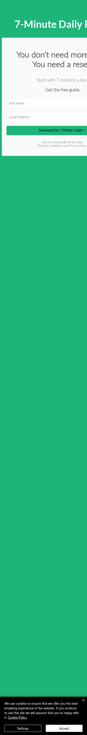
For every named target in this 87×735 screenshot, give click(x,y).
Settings (23, 728)
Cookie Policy (17, 717)
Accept (64, 728)
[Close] (80, 703)
